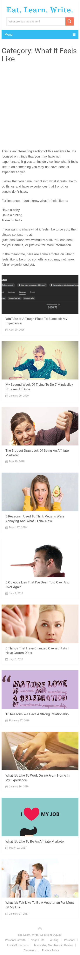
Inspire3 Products (18, 945)
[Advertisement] (40, 105)
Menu (8, 34)
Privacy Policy (50, 950)
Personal (69, 939)
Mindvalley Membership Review (53, 945)
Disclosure (29, 950)
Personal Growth (15, 939)
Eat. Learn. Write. (40, 10)
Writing (54, 939)
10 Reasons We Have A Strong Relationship (37, 714)
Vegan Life (37, 939)
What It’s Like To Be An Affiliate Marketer (35, 841)
